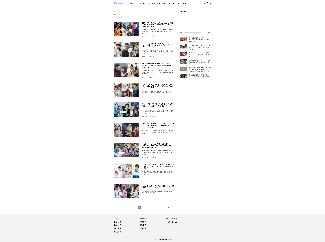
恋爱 (179, 3)
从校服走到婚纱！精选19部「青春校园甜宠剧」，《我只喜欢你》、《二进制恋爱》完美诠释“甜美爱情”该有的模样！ (158, 166)
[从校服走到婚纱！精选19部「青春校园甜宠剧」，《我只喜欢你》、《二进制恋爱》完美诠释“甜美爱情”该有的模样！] (126, 171)
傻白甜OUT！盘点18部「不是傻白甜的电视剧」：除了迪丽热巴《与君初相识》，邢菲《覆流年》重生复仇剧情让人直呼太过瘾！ (157, 146)
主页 (131, 3)
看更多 (208, 32)
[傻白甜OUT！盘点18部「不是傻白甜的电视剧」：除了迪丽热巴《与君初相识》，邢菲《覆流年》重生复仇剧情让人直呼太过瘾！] (126, 150)
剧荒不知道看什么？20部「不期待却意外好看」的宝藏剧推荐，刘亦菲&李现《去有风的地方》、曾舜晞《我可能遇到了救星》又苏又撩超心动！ (158, 105)
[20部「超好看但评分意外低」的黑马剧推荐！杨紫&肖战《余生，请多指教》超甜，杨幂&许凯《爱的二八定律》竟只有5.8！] (126, 90)
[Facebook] (207, 3)
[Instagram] (210, 3)
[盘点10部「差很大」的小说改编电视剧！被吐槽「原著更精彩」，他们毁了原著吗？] (126, 191)
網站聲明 (142, 222)
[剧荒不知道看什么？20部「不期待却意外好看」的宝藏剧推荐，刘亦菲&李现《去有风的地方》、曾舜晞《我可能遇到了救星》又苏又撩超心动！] (126, 109)
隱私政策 (142, 225)
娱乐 (174, 3)
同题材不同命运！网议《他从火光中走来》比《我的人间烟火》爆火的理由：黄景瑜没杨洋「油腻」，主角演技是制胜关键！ (158, 25)
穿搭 (163, 3)
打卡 (148, 3)
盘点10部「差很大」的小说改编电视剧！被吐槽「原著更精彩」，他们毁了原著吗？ (158, 187)
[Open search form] (204, 3)
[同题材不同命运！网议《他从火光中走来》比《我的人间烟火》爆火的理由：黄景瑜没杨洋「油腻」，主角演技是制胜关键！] (126, 29)
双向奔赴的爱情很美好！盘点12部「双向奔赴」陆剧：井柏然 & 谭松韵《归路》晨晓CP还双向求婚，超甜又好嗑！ (157, 65)
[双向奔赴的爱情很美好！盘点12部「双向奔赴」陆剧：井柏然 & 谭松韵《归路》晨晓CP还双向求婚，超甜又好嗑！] (126, 70)
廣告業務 (117, 228)
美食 (153, 3)
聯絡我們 (117, 225)
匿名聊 (142, 3)
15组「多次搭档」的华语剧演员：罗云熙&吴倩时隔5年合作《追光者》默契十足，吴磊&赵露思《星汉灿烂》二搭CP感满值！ (158, 125)
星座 (184, 3)
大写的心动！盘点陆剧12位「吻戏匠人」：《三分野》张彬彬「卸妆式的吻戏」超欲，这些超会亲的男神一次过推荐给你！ (158, 45)
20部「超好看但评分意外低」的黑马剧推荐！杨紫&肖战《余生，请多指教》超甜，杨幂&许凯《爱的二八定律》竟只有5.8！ (157, 86)
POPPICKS (191, 3)
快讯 (136, 3)
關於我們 (117, 222)
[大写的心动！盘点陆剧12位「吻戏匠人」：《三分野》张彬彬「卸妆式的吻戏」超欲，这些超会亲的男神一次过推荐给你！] (126, 49)
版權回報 (142, 228)
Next (169, 207)
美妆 (158, 3)
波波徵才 (117, 231)
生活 (168, 3)
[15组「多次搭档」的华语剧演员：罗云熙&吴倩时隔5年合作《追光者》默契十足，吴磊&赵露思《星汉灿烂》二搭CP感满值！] (126, 130)
